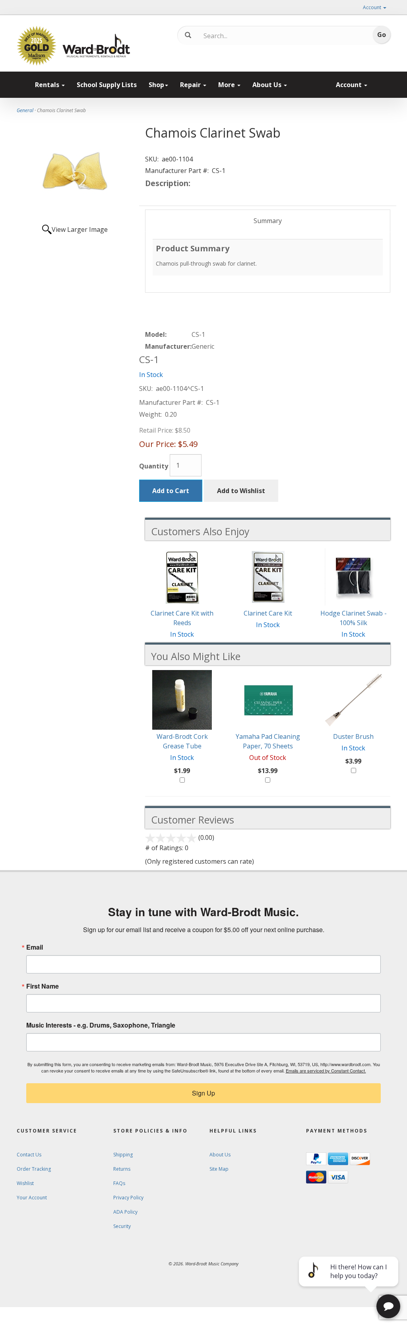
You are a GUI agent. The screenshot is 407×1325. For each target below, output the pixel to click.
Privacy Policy (128, 1197)
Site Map (219, 1169)
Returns (121, 1169)
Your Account (32, 1197)
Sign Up (203, 1093)
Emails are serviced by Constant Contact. (326, 1070)
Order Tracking (34, 1169)
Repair (191, 84)
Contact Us (29, 1154)
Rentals (48, 84)
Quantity (153, 466)
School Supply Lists (107, 84)
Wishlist (25, 1183)
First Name (42, 986)
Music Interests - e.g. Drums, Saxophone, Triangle (100, 1025)
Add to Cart (170, 490)
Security (122, 1226)
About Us (267, 84)
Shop (156, 84)
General (25, 110)
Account (372, 7)
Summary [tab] (268, 220)
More (227, 84)
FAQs (119, 1183)
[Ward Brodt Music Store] (96, 46)
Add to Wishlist (241, 490)
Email (34, 947)
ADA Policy (125, 1211)
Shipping (123, 1154)
